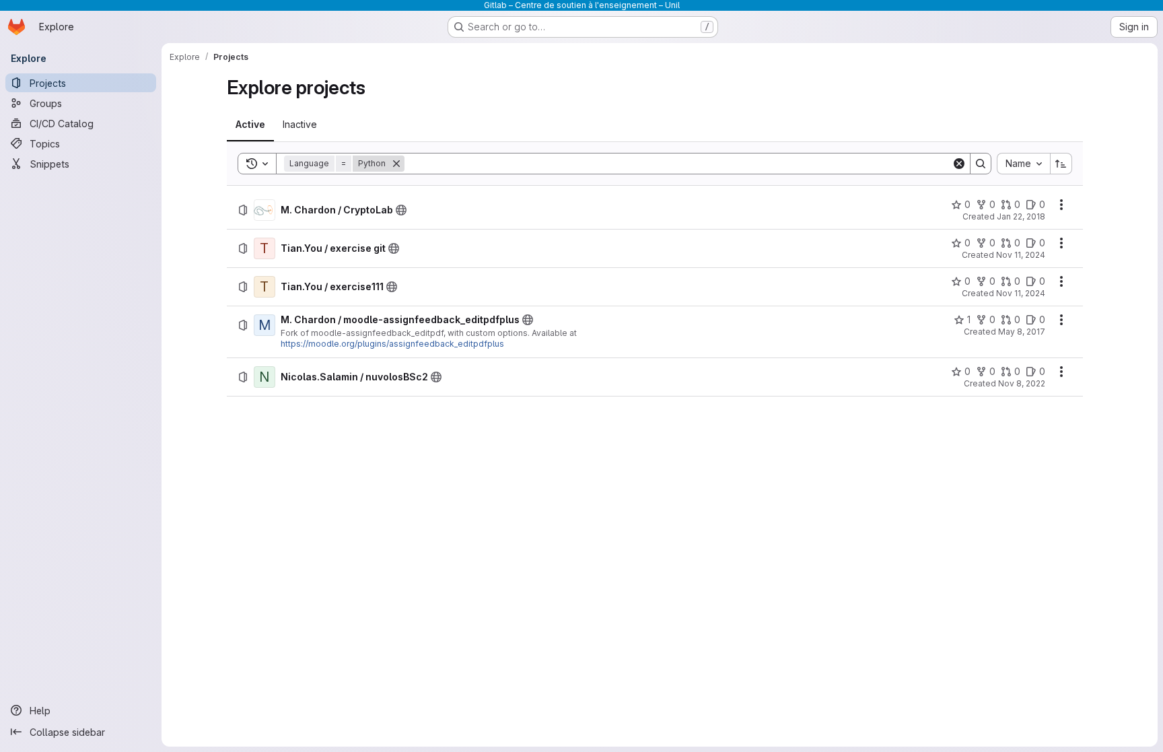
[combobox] (1023, 163)
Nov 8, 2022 (1021, 383)
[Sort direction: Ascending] (1061, 163)
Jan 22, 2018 (1021, 216)
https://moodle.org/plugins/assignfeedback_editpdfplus (392, 344)
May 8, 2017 (1021, 332)
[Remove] (396, 164)
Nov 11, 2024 (1020, 255)
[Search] (980, 163)
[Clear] (959, 164)
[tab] (250, 124)
